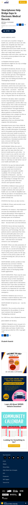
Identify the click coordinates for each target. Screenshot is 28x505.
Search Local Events (14, 445)
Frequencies (6, 476)
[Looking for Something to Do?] (14, 424)
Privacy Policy (6, 467)
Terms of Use (6, 482)
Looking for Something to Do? (14, 441)
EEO (4, 473)
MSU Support (6, 479)
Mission (4, 464)
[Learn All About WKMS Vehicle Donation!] (14, 388)
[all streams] (26, 503)
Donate (23, 2)
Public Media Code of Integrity (10, 470)
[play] (2, 503)
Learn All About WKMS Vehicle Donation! (14, 405)
